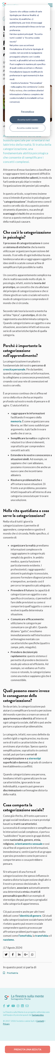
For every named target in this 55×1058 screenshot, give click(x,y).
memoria (16, 421)
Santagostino (38, 1015)
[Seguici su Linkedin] (22, 1006)
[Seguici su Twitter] (8, 1006)
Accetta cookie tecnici (27, 128)
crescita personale (14, 369)
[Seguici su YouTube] (13, 1006)
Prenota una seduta (27, 1049)
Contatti (40, 1021)
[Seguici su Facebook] (4, 1006)
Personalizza (27, 111)
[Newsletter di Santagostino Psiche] (27, 1006)
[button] (50, 5)
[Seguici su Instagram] (18, 1006)
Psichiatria (12, 973)
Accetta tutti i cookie (27, 119)
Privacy (6, 1024)
